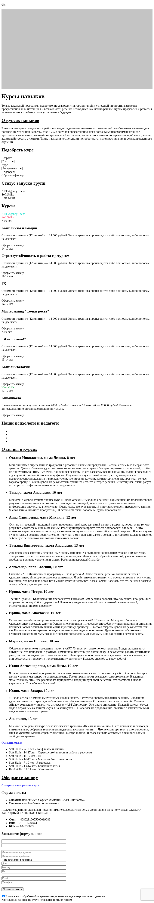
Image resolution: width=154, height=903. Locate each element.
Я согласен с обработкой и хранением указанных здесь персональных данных (55, 896)
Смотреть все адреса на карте (20, 785)
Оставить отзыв (12, 742)
